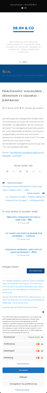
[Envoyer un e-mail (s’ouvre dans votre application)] (25, 8)
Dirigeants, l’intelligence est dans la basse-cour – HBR (23, 218)
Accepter (23, 370)
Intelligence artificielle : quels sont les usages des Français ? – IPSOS (24, 250)
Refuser (23, 377)
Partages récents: (10, 267)
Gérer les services (23, 363)
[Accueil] (3, 75)
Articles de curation (34, 108)
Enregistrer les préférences (23, 384)
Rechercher (35, 271)
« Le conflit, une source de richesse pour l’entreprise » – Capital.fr (23, 234)
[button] (43, 312)
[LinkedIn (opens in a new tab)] (22, 8)
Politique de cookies (22, 390)
